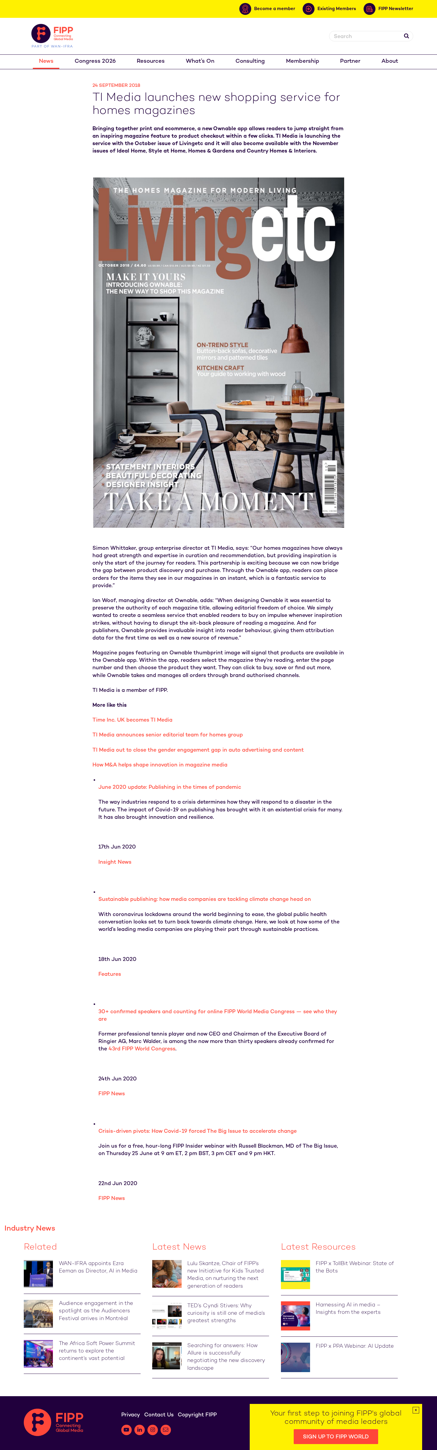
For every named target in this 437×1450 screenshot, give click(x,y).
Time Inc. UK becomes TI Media (132, 720)
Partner (350, 61)
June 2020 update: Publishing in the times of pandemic (169, 787)
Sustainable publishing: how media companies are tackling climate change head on (204, 899)
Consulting (250, 61)
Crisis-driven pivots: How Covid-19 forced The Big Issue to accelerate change (197, 1131)
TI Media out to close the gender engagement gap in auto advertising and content (198, 750)
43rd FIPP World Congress (142, 1049)
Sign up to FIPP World (336, 1437)
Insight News (114, 862)
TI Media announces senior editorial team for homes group (167, 735)
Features (109, 974)
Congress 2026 (95, 61)
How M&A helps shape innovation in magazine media (159, 765)
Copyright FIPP (197, 1415)
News (46, 61)
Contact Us (159, 1415)
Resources (151, 61)
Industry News (29, 1229)
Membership (302, 61)
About (389, 61)
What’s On (200, 61)
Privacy (130, 1415)
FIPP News (111, 1094)
